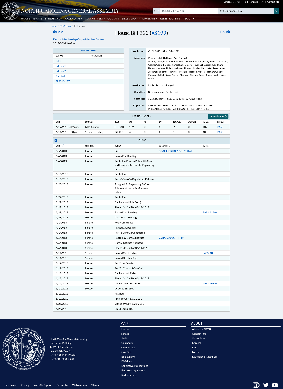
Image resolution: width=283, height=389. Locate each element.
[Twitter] (266, 385)
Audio (124, 338)
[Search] (276, 11)
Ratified (60, 76)
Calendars (127, 342)
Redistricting (170, 18)
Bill (155, 11)
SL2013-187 (63, 81)
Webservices (79, 385)
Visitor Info (198, 338)
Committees (128, 347)
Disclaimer (11, 385)
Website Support (43, 385)
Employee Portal (232, 1)
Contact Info (273, 1)
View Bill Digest (88, 50)
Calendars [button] (72, 18)
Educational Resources (204, 356)
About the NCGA (202, 329)
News (195, 351)
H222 (59, 31)
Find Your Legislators (254, 1)
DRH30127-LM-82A (175, 150)
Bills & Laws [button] (130, 18)
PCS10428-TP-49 (171, 237)
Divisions (126, 361)
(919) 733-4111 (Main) (62, 354)
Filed (58, 60)
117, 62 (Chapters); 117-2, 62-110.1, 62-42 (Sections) (175, 98)
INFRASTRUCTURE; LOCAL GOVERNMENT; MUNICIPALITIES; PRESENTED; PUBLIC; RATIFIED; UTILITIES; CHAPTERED (181, 107)
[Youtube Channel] (275, 385)
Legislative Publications (134, 365)
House (25, 18)
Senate (37, 18)
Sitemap (95, 385)
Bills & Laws (65, 26)
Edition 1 (61, 65)
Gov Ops (113, 18)
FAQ (194, 347)
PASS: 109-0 (210, 283)
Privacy (25, 385)
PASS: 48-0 (209, 252)
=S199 (158, 33)
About (187, 18)
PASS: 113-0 (210, 212)
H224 (223, 31)
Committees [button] (94, 18)
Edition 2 (61, 71)
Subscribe (62, 385)
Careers (196, 342)
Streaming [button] (53, 18)
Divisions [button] (148, 18)
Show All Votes (217, 116)
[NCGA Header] (70, 11)
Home (53, 26)
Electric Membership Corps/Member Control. (79, 39)
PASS (220, 126)
